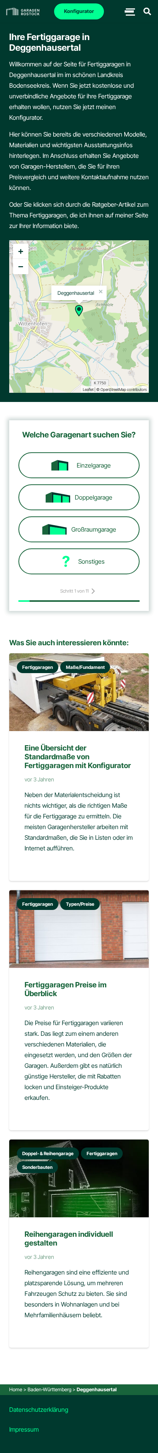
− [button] (20, 266)
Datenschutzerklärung (38, 1409)
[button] (147, 11)
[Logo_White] (23, 11)
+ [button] (20, 251)
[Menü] (129, 11)
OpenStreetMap (113, 389)
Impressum (24, 1429)
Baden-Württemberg (49, 1389)
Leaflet (88, 389)
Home (15, 1389)
